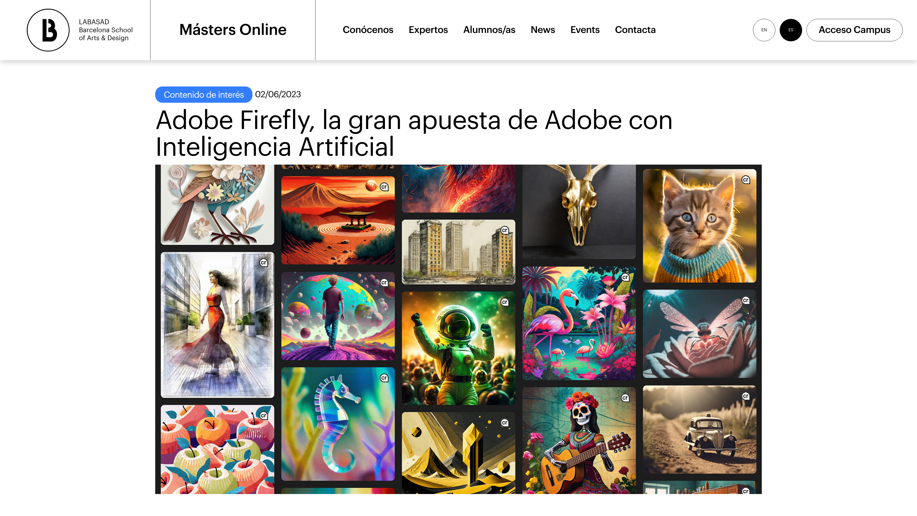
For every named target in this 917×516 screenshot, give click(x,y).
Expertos (428, 30)
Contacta (635, 30)
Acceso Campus (854, 30)
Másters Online (233, 30)
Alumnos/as (489, 30)
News (543, 30)
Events (585, 30)
